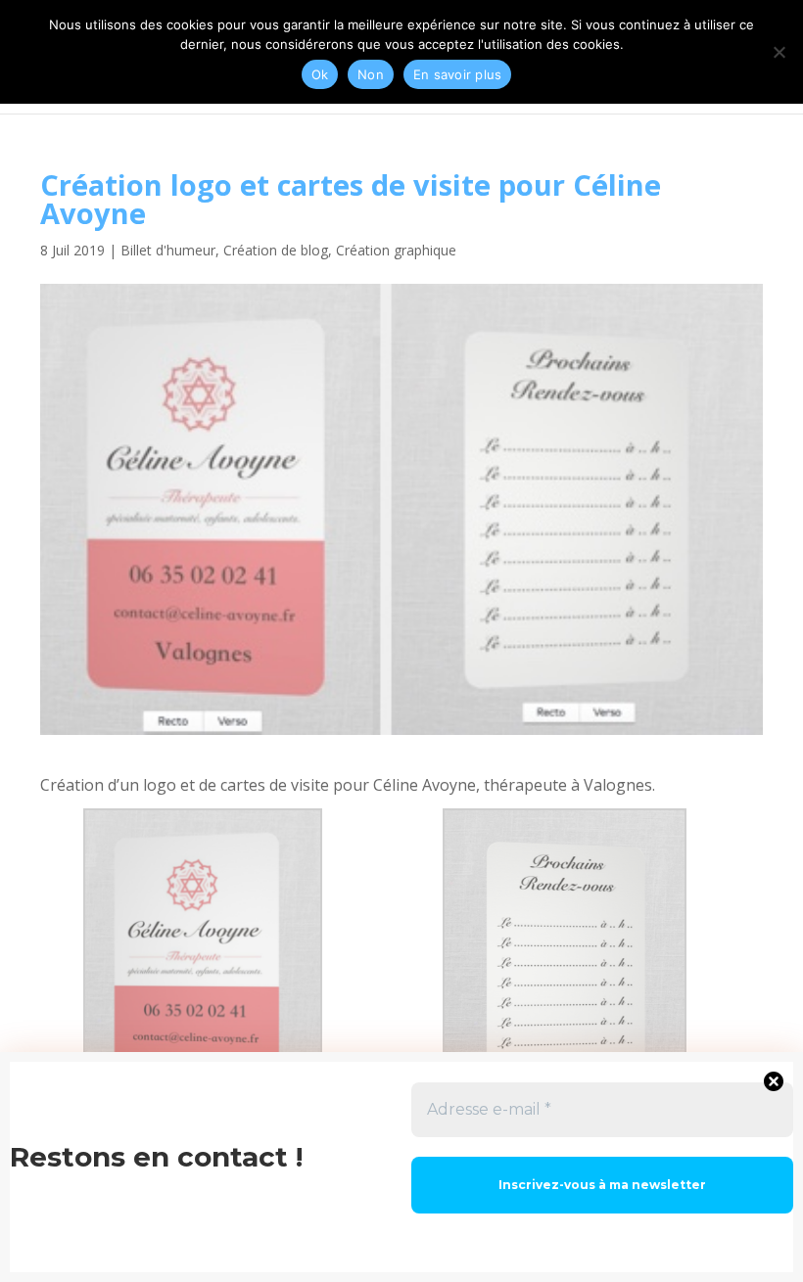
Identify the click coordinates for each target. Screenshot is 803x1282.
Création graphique (396, 250)
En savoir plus (457, 74)
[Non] (778, 52)
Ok (320, 74)
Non (370, 74)
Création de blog (275, 250)
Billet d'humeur (167, 250)
